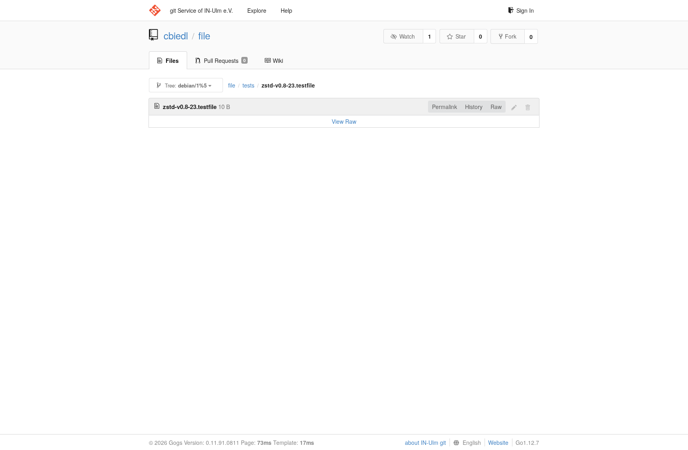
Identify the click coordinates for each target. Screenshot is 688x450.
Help (286, 10)
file (204, 35)
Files (172, 60)
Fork (510, 36)
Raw (496, 107)
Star (460, 36)
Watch (407, 36)
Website (498, 442)
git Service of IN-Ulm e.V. (201, 10)
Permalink (444, 107)
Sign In (525, 10)
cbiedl (176, 35)
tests (248, 85)
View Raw (344, 121)
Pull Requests (225, 60)
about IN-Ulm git (425, 442)
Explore (256, 10)
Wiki (278, 60)
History (474, 107)
